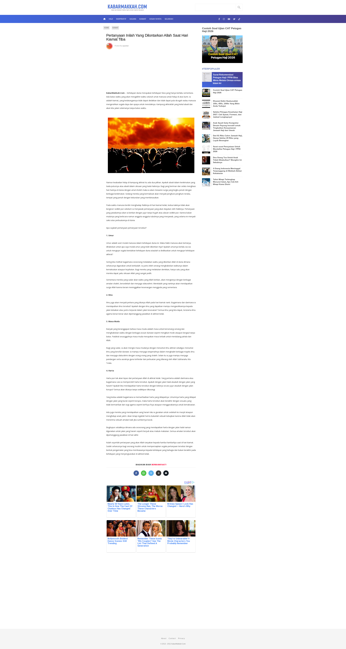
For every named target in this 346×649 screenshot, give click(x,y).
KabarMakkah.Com (178, 644)
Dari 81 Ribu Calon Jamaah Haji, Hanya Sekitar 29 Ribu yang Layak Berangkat (227, 138)
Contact (172, 638)
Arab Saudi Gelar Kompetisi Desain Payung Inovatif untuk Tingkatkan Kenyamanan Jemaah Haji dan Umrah (226, 126)
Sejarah (169, 19)
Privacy (181, 638)
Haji (111, 19)
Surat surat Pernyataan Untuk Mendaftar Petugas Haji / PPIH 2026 (226, 148)
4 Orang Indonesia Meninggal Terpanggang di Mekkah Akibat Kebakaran (227, 170)
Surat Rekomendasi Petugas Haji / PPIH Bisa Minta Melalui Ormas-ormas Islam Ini (227, 79)
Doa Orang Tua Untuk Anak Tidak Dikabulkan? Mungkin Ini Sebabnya (227, 159)
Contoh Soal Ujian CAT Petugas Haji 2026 (221, 30)
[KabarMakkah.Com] (219, 19)
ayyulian (125, 46)
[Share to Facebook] (136, 473)
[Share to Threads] (158, 473)
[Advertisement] (154, 69)
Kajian (133, 19)
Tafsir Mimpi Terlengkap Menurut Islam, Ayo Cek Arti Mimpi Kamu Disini (225, 181)
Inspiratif (121, 19)
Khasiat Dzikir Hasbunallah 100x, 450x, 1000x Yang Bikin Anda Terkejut (226, 103)
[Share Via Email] (166, 473)
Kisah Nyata (155, 19)
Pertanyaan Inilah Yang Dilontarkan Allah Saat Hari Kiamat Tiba (147, 37)
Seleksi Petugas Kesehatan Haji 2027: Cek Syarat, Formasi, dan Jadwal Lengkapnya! (227, 114)
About (164, 638)
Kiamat (142, 19)
